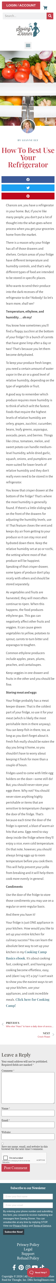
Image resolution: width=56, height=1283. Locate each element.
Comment (7, 1070)
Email (5, 1120)
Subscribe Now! (14, 1232)
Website (6, 1132)
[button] (28, 45)
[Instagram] (28, 1267)
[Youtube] (35, 1267)
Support (28, 1253)
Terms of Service (42, 1225)
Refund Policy (28, 1258)
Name (5, 1108)
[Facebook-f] (14, 1267)
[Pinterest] (21, 1267)
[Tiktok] (42, 1267)
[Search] (50, 16)
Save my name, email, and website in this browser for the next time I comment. (24, 1147)
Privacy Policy (20, 1225)
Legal (28, 1249)
